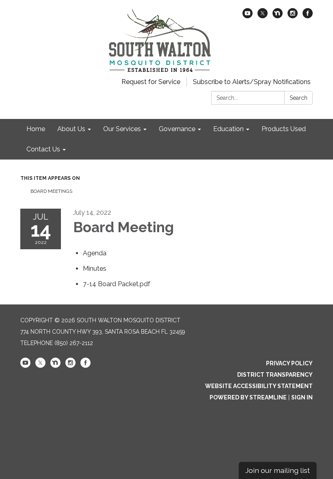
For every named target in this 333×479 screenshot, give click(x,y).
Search (298, 98)
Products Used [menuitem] (284, 129)
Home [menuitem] (35, 129)
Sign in (302, 397)
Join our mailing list (277, 470)
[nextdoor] (277, 16)
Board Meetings (51, 191)
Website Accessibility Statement (259, 386)
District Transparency (275, 374)
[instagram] (293, 16)
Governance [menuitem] (177, 129)
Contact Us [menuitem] (43, 149)
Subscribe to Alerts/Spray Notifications (252, 82)
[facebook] (308, 16)
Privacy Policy (289, 363)
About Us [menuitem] (71, 129)
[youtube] (247, 16)
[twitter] (262, 16)
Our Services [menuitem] (122, 129)
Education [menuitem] (228, 129)
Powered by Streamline (248, 397)
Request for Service (150, 82)
